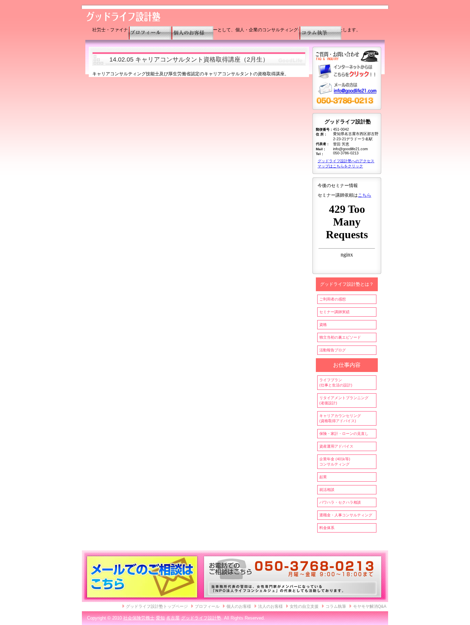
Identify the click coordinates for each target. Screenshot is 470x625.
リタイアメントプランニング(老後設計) (343, 400)
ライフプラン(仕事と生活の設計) (335, 382)
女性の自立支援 (304, 606)
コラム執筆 (335, 606)
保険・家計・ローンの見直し (343, 433)
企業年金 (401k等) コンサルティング (334, 461)
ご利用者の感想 (332, 299)
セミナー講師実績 (334, 312)
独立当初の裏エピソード (340, 337)
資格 (323, 324)
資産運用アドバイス (336, 446)
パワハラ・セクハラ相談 (340, 502)
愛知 (160, 618)
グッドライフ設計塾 (201, 618)
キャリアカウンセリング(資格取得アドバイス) (340, 418)
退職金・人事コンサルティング (345, 515)
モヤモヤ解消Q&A (369, 606)
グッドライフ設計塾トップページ (157, 606)
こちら (364, 195)
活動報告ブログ (332, 350)
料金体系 (326, 528)
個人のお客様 (238, 606)
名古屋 (173, 618)
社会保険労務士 (138, 618)
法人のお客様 (270, 606)
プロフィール (207, 606)
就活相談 (326, 489)
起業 (323, 477)
